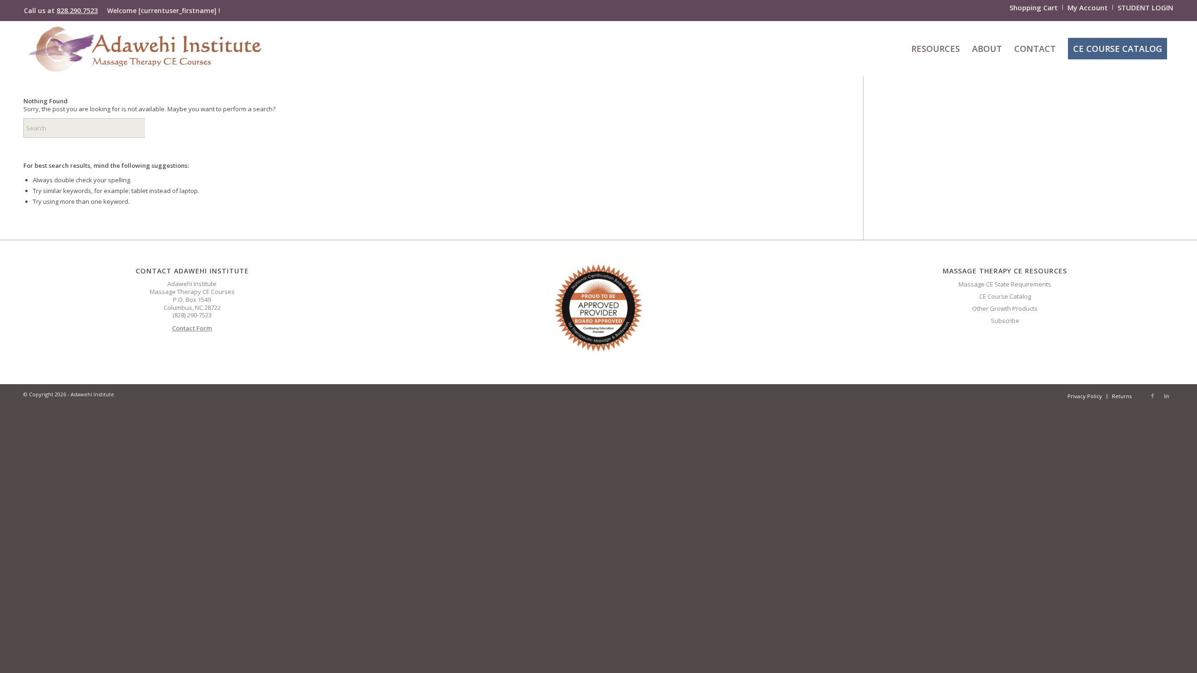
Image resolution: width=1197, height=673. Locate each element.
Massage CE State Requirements (1005, 284)
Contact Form (192, 328)
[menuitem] (1034, 7)
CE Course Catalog (1005, 296)
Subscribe (1005, 320)
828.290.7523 (77, 10)
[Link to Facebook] (1153, 396)
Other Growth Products (1005, 308)
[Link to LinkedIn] (1167, 396)
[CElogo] (145, 48)
